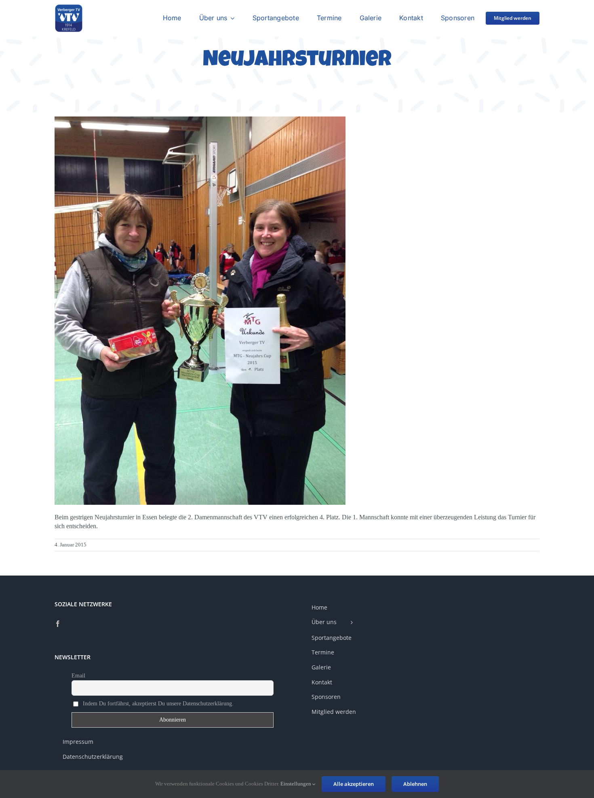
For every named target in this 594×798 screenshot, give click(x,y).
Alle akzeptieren (353, 783)
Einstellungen (296, 784)
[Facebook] (58, 623)
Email (78, 676)
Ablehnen (415, 783)
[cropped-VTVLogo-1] (69, 7)
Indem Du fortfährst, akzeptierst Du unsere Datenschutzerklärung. (157, 704)
